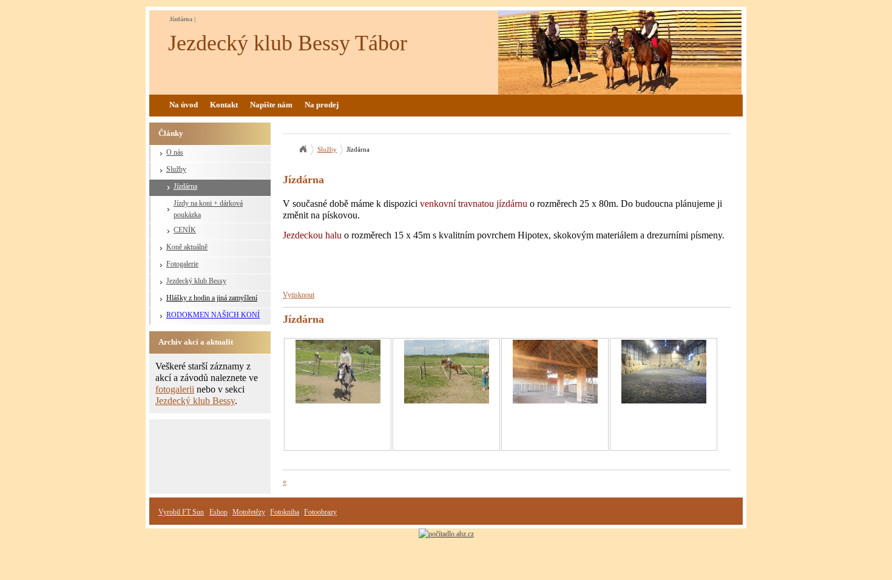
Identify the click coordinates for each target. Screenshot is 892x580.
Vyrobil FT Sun (181, 512)
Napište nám (271, 104)
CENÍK (185, 230)
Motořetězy (248, 512)
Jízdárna (185, 186)
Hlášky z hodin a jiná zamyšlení (211, 298)
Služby (176, 169)
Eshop (218, 512)
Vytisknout (298, 295)
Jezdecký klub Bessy (196, 281)
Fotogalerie (182, 264)
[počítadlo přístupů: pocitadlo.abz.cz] (446, 534)
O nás (174, 152)
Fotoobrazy (320, 512)
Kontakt (224, 104)
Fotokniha (284, 512)
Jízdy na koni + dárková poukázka (208, 209)
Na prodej (322, 104)
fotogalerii (174, 389)
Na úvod (183, 104)
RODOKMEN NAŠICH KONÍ (213, 315)
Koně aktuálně (187, 247)
